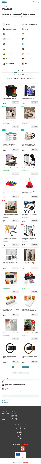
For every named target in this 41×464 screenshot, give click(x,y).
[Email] (27, 2)
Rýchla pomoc (6, 402)
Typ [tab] (15, 70)
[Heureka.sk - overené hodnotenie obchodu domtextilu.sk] (18, 448)
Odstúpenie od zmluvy (15, 419)
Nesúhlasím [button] (20, 462)
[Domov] (5, 2)
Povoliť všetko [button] (26, 462)
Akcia (17, 74)
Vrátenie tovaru (14, 418)
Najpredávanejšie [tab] (30, 78)
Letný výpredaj (24, 74)
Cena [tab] (19, 70)
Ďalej (20, 391)
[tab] (18, 81)
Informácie (5, 411)
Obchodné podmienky (5, 413)
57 (18, 366)
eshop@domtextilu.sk (7, 400)
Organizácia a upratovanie (11, 29)
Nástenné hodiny (9, 34)
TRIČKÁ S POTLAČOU (10, 63)
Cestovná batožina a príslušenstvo (31, 24)
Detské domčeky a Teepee (30, 53)
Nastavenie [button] (15, 462)
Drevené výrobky (28, 58)
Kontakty (3, 419)
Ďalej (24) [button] (24, 366)
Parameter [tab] (24, 70)
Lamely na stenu (28, 48)
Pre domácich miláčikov (10, 43)
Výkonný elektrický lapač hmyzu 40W (28, 98)
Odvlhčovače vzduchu (29, 43)
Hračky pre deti (9, 53)
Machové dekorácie (9, 58)
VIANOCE (26, 63)
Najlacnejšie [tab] (16, 78)
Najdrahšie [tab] (23, 78)
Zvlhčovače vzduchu (10, 48)
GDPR (3, 414)
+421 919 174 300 (7, 399)
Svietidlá (26, 29)
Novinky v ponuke (5, 417)
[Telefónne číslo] (30, 2)
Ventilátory (8, 24)
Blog (2, 416)
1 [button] (13, 367)
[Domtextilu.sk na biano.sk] (23, 448)
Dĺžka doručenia (14, 416)
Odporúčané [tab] (9, 78)
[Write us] (20, 438)
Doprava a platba (14, 415)
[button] (15, 102)
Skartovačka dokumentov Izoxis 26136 (9, 98)
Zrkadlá (26, 34)
